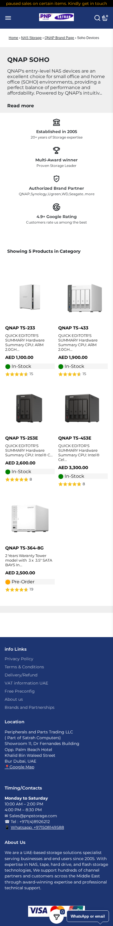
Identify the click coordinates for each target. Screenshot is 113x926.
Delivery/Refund (21, 675)
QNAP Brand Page (59, 38)
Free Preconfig (20, 691)
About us (14, 699)
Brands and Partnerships (29, 707)
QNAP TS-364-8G (24, 548)
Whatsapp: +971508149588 (37, 827)
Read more (20, 105)
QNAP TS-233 (20, 328)
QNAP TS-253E (21, 438)
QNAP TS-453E (74, 438)
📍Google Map (19, 767)
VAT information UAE (26, 683)
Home (13, 38)
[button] (30, 374)
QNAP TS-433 (73, 328)
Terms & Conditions (24, 667)
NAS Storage (31, 38)
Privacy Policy (19, 658)
